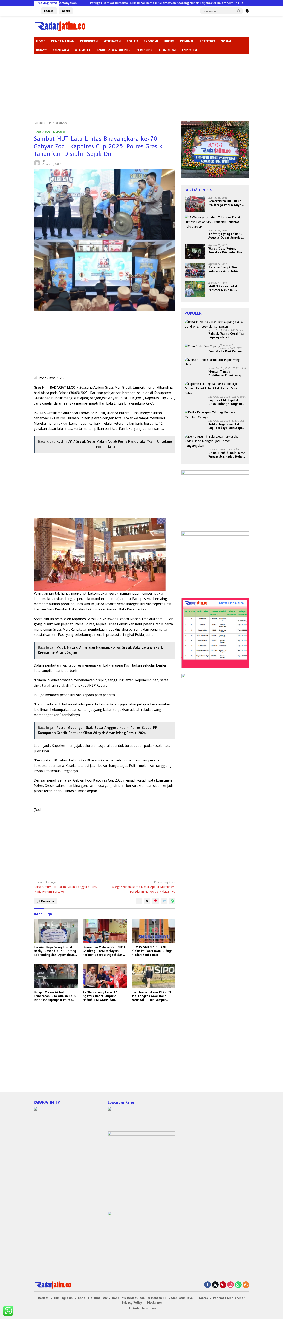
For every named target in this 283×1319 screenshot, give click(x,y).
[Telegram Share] (164, 901)
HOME (40, 41)
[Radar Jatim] (60, 26)
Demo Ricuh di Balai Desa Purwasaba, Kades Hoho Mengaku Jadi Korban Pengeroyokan (226, 454)
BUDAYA (41, 50)
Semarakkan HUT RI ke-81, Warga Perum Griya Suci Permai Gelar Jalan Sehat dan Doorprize (225, 203)
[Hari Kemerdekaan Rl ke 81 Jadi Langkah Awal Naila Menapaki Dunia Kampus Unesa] (153, 976)
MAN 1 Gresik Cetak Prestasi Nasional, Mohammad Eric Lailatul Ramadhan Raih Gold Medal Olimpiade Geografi (225, 288)
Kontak (203, 1298)
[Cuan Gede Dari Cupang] (202, 346)
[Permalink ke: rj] (37, 163)
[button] (239, 10)
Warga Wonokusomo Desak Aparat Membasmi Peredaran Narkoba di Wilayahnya (143, 886)
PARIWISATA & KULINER (114, 50)
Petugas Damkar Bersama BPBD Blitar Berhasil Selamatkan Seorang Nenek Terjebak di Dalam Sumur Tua (111, 3)
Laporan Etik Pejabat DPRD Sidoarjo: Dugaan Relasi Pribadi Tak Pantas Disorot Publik (226, 402)
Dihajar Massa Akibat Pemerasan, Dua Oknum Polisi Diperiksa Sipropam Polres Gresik (55, 996)
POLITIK (132, 41)
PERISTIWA (207, 41)
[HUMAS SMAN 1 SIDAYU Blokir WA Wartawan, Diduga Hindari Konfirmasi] (153, 931)
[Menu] (36, 10)
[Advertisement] (141, 85)
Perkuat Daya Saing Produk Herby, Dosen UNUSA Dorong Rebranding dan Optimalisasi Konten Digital (55, 951)
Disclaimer (154, 1303)
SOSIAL (226, 41)
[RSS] (246, 1285)
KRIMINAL (187, 41)
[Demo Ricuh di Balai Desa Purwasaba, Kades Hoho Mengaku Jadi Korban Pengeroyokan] (215, 441)
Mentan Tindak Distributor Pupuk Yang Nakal (224, 373)
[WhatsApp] (238, 1285)
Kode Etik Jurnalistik (93, 1298)
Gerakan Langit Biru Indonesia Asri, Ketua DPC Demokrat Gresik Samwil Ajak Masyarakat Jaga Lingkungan (226, 269)
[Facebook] (207, 1285)
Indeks (65, 10)
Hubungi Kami (63, 1298)
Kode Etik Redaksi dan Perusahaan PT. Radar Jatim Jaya (153, 1298)
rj (43, 161)
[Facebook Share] (139, 901)
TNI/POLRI (189, 50)
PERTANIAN (144, 50)
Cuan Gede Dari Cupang (225, 351)
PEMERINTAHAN (62, 41)
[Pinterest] (223, 1285)
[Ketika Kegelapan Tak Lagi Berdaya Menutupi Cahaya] (215, 415)
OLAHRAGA (61, 50)
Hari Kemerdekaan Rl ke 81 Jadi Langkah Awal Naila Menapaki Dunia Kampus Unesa (151, 996)
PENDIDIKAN (89, 41)
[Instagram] (230, 1285)
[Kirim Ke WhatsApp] (172, 901)
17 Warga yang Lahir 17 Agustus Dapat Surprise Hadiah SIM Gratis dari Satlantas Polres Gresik (100, 996)
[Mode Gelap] (247, 10)
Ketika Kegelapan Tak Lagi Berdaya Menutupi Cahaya (225, 426)
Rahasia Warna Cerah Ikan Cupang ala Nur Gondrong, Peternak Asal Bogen (226, 335)
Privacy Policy (132, 1303)
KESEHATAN (112, 41)
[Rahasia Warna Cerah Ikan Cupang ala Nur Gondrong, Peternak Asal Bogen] (215, 324)
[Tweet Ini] (147, 901)
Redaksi (49, 10)
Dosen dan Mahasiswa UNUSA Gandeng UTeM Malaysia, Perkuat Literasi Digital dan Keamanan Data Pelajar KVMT (104, 951)
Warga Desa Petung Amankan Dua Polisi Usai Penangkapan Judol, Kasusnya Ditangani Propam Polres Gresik (225, 250)
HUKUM (169, 41)
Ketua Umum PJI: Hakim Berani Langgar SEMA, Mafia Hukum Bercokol (65, 886)
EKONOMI (151, 41)
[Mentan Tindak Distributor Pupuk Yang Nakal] (215, 362)
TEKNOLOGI (167, 50)
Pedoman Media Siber (229, 1298)
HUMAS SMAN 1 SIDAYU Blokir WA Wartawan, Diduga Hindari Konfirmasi (152, 950)
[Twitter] (215, 1285)
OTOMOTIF (83, 50)
